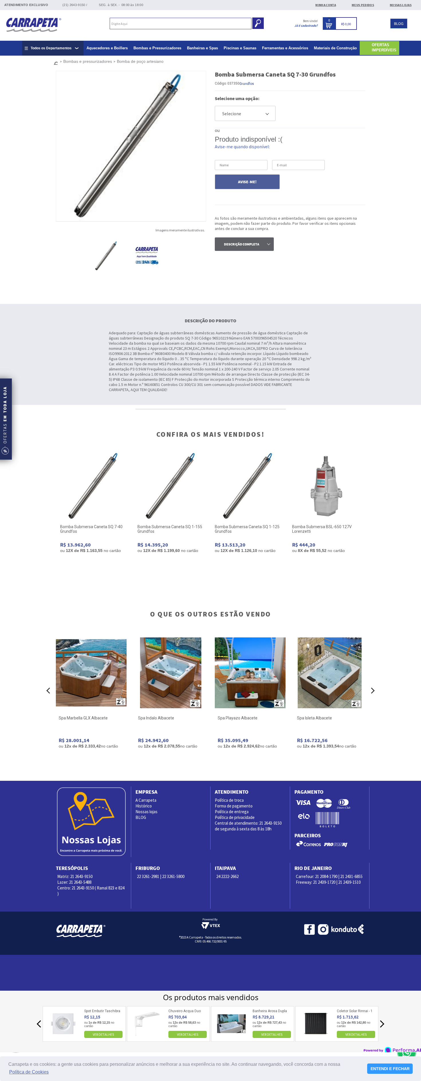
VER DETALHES (103, 1034)
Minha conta (325, 5)
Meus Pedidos (363, 5)
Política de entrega (232, 811)
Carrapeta (33, 24)
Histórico (143, 806)
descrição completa (241, 244)
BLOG (399, 23)
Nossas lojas (146, 811)
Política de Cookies (29, 1072)
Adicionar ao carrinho (94, 569)
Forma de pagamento (234, 806)
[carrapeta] (55, 62)
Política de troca (229, 800)
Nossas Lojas (401, 5)
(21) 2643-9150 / (74, 5)
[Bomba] (94, 486)
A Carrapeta (145, 800)
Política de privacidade (235, 817)
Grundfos (246, 84)
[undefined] (131, 146)
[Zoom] (111, 256)
